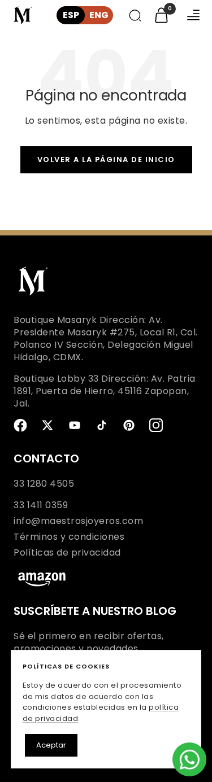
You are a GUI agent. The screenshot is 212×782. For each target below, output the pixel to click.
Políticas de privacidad (67, 553)
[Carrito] (161, 15)
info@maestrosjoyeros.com (78, 521)
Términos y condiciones (69, 537)
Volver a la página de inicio (106, 159)
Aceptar (51, 745)
